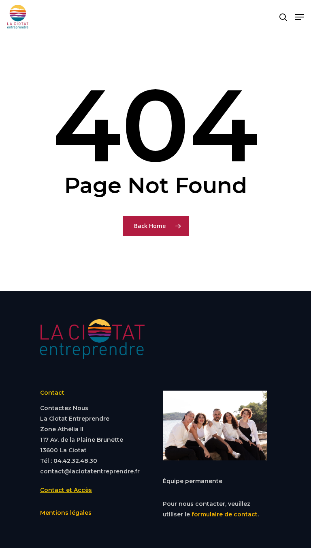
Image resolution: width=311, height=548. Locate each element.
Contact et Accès (66, 490)
